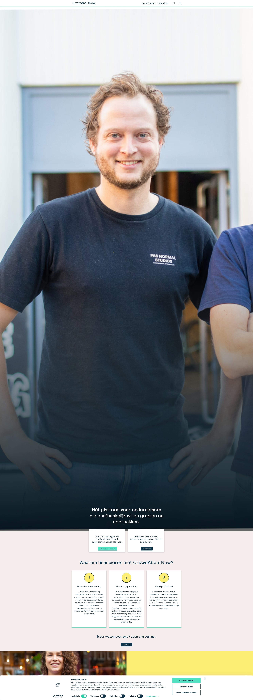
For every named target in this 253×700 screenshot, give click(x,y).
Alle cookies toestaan (186, 680)
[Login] (173, 3)
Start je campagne (107, 549)
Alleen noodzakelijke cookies (186, 692)
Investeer (147, 549)
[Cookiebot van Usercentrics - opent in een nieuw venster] (58, 696)
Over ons (126, 644)
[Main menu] (180, 3)
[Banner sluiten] (205, 678)
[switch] (103, 696)
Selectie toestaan (186, 686)
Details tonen (151, 696)
